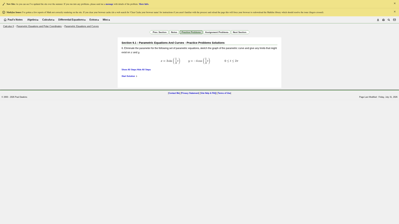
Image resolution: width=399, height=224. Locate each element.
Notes (174, 32)
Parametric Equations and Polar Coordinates (39, 26)
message (109, 4)
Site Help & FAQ (208, 93)
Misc (106, 19)
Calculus (48, 19)
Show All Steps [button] (129, 69)
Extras (94, 19)
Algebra (32, 19)
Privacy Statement (190, 93)
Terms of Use (224, 93)
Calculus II (8, 26)
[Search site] (388, 19)
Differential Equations (72, 19)
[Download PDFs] (378, 19)
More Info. (144, 4)
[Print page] (383, 19)
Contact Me (174, 93)
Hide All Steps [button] (144, 69)
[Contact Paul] (394, 19)
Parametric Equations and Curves (81, 26)
